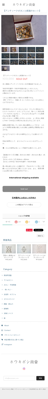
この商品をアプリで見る (24, 205)
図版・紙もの (8, 304)
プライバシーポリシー (12, 335)
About (6, 325)
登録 (40, 378)
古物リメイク (8, 313)
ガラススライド (9, 299)
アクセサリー (8, 280)
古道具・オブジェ (10, 294)
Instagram (8, 344)
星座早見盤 (8, 275)
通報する (40, 236)
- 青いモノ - (8, 289)
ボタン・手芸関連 (10, 285)
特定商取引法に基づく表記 (14, 340)
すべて (8, 221)
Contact (7, 330)
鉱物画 (6, 309)
